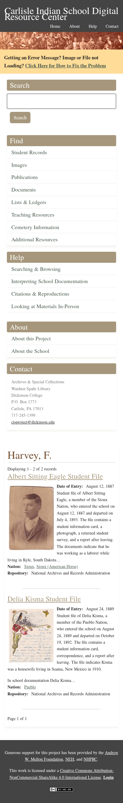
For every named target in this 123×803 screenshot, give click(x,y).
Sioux (29, 566)
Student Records (29, 152)
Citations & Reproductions (40, 293)
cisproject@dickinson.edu (33, 422)
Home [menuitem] (55, 26)
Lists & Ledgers (28, 202)
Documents (23, 189)
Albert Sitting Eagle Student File (55, 476)
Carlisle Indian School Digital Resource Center (61, 11)
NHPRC (90, 759)
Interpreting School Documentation (49, 281)
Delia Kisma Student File (44, 598)
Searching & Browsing (36, 268)
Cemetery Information (35, 227)
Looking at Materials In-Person (45, 306)
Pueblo (30, 687)
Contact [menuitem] (112, 26)
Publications (24, 176)
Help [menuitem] (93, 26)
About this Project (31, 338)
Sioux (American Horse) (57, 566)
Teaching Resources (32, 214)
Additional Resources (34, 239)
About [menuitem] (74, 26)
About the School (30, 350)
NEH (69, 759)
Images (19, 164)
